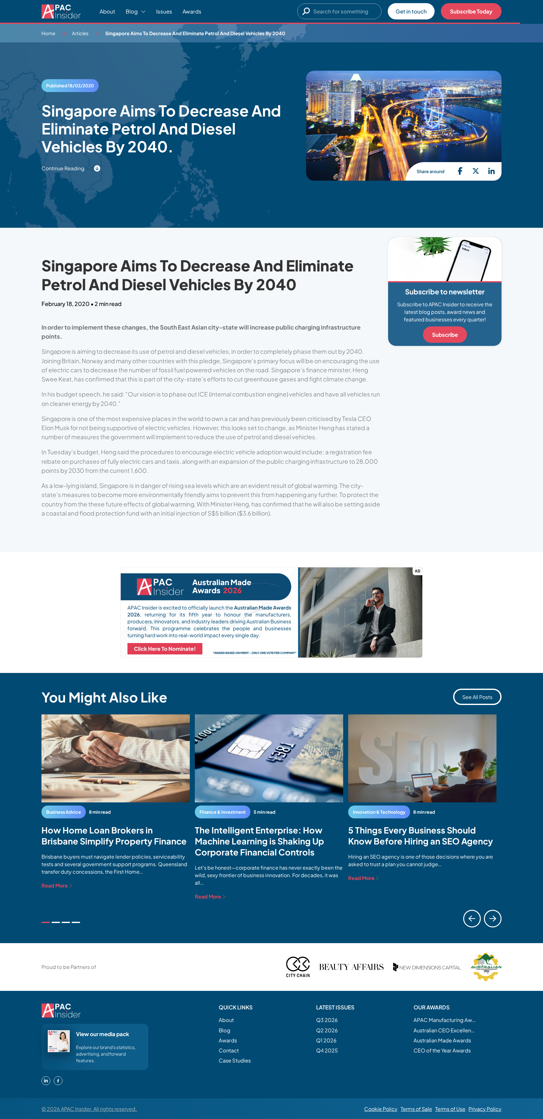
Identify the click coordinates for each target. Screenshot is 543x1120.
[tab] (45, 922)
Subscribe (445, 334)
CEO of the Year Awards (442, 1050)
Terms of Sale (416, 1109)
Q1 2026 (326, 1040)
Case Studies (235, 1060)
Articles (80, 33)
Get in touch (411, 11)
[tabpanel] (115, 801)
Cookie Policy (381, 1109)
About (107, 11)
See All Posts (477, 697)
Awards (192, 11)
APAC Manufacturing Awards (445, 1020)
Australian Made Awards (442, 1040)
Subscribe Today (471, 11)
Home (48, 33)
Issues (164, 11)
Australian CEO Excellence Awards (445, 1030)
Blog (224, 1030)
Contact (229, 1050)
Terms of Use (450, 1109)
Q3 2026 (327, 1020)
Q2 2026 (327, 1030)
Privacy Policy (485, 1109)
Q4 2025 (327, 1050)
